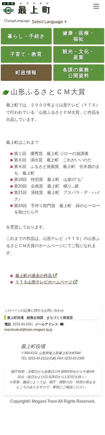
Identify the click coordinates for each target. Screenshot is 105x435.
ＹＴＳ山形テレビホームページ (43, 282)
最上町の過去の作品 (33, 275)
